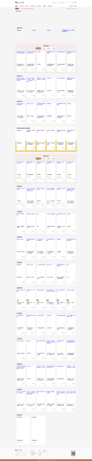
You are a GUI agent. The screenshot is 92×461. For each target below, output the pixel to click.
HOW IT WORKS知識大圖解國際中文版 (30, 202)
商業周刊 (39, 174)
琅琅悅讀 (71, 6)
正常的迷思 (49, 327)
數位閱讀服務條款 (33, 453)
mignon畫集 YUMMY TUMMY (60, 354)
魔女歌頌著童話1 (60, 378)
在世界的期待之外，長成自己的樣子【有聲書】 (50, 304)
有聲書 (44, 6)
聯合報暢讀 (34, 440)
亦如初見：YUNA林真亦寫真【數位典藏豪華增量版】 (61, 405)
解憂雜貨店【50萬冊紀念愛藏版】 (30, 143)
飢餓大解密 (19, 277)
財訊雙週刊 (49, 174)
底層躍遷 (59, 251)
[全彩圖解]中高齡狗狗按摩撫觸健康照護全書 (71, 354)
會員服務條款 (33, 452)
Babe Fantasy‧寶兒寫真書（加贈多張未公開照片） (71, 405)
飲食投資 (69, 116)
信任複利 (39, 64)
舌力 (68, 277)
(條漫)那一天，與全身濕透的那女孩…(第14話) (40, 380)
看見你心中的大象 (20, 251)
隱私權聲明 (32, 454)
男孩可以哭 (49, 90)
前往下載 (73, 456)
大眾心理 (43, 48)
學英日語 (43, 158)
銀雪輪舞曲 (19, 143)
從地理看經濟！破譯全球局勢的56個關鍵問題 (20, 65)
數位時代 (39, 201)
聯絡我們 (39, 454)
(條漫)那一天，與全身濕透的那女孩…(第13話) (70, 380)
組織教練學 (49, 116)
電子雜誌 (33, 6)
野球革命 (29, 353)
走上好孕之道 (50, 277)
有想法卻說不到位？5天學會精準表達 (20, 117)
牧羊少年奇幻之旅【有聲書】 (20, 303)
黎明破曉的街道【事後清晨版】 (60, 143)
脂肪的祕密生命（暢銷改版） (30, 328)
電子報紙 (39, 6)
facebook (46, 452)
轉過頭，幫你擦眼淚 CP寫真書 (50, 404)
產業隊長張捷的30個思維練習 (61, 116)
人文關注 (53, 48)
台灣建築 (19, 201)
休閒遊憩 (48, 158)
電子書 (27, 6)
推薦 (16, 6)
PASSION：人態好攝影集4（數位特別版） (20, 405)
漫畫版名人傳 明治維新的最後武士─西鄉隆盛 (40, 92)
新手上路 (39, 452)
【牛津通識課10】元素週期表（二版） (71, 329)
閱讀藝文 (53, 158)
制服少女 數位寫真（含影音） (41, 404)
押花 (38, 226)
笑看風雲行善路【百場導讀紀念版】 (70, 65)
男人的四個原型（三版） (20, 328)
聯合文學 (59, 201)
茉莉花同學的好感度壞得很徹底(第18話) (50, 380)
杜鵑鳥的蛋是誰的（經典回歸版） (71, 143)
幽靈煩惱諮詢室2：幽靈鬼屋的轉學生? (70, 92)
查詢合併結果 (74, 8)
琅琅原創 (75, 6)
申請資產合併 (68, 8)
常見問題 (39, 453)
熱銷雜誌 (38, 158)
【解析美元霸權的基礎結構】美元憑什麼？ (30, 65)
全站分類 (21, 6)
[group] (46, 18)
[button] (16, 35)
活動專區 (50, 6)
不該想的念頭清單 (40, 327)
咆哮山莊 (69, 226)
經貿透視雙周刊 (30, 174)
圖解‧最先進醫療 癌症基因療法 (61, 277)
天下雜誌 (19, 174)
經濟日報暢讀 (19, 440)
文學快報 (48, 48)
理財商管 (38, 48)
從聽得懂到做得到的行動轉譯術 (50, 65)
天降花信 (29, 378)
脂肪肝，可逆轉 (30, 116)
